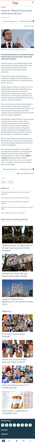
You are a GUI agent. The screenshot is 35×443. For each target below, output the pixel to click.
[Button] (10, 21)
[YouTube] (16, 441)
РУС (23, 441)
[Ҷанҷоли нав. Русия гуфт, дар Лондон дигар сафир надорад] (17, 262)
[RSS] (26, 425)
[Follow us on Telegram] (22, 425)
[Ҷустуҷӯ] (30, 441)
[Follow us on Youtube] (10, 425)
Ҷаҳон (3, 7)
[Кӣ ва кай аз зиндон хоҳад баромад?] (17, 323)
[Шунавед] (9, 441)
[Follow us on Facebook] (6, 425)
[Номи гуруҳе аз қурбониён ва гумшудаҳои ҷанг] (17, 400)
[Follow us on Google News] (2, 425)
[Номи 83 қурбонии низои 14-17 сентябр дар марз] (17, 374)
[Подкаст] (30, 425)
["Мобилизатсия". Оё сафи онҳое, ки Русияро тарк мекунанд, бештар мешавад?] (17, 234)
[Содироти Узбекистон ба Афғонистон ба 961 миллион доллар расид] (17, 288)
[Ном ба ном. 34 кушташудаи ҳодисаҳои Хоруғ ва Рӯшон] (17, 348)
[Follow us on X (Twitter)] (18, 425)
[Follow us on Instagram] (14, 425)
